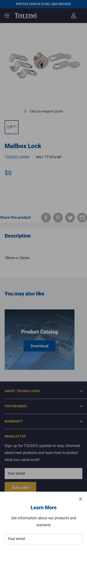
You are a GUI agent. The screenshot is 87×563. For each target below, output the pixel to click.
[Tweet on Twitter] (70, 217)
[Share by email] (82, 217)
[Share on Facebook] (46, 217)
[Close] (80, 498)
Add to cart (43, 194)
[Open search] (64, 15)
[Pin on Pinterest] (58, 217)
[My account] (73, 15)
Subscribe (43, 552)
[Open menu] (7, 15)
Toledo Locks (17, 157)
